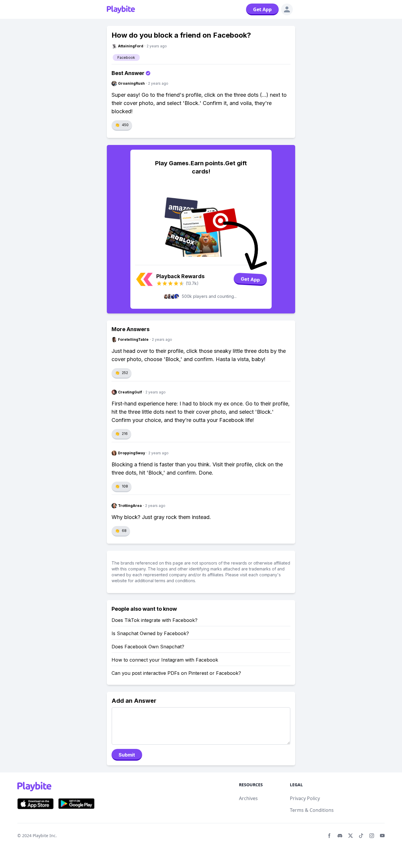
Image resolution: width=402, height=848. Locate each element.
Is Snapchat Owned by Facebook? (150, 633)
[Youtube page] (382, 835)
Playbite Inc (44, 835)
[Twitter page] (350, 835)
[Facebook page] (329, 835)
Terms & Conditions (312, 810)
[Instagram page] (371, 835)
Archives (248, 798)
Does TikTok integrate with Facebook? (154, 620)
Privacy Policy (305, 798)
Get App (262, 9)
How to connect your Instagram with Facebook (165, 660)
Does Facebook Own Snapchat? (148, 647)
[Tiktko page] (361, 835)
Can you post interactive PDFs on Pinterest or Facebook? (176, 673)
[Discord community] (340, 835)
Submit (127, 755)
